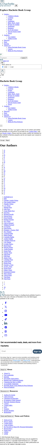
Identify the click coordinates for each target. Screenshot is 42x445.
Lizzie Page (7, 261)
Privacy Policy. (7, 133)
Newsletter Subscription (11, 378)
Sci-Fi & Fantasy (13, 30)
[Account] (2, 71)
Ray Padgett (7, 232)
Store (5, 42)
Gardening (11, 21)
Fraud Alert (7, 430)
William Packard (9, 225)
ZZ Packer (7, 226)
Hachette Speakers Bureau (12, 402)
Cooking (10, 17)
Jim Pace (6, 212)
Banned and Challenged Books (13, 380)
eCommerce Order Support (12, 400)
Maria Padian (8, 235)
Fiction (10, 19)
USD (6, 67)
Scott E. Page (8, 266)
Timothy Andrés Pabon (11, 200)
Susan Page (7, 251)
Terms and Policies (6, 416)
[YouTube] (6, 316)
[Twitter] (6, 308)
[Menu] (2, 1)
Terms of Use (8, 420)
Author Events (12, 38)
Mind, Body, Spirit (13, 23)
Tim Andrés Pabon (9, 202)
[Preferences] (2, 63)
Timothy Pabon (8, 204)
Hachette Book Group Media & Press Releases (18, 385)
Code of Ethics (8, 425)
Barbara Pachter (9, 219)
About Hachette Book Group (17, 47)
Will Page (7, 256)
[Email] (6, 336)
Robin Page (7, 263)
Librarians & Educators (11, 398)
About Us (7, 373)
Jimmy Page (7, 258)
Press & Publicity (9, 387)
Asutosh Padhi (8, 233)
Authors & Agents (9, 395)
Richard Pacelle (9, 214)
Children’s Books (13, 16)
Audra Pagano (8, 249)
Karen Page (7, 268)
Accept (2, 140)
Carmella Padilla (9, 237)
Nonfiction (11, 26)
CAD (11, 67)
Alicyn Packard (8, 223)
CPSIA (6, 432)
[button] (0, 77)
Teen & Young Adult (14, 31)
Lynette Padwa (8, 244)
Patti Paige (7, 279)
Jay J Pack (7, 221)
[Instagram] (6, 312)
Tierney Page (8, 253)
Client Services (8, 396)
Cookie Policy (33, 131)
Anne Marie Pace (9, 211)
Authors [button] (6, 35)
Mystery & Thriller (13, 24)
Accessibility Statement (11, 384)
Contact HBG (8, 405)
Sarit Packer (7, 228)
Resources (4, 391)
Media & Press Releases (15, 51)
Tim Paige (7, 277)
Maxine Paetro (8, 247)
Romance (11, 28)
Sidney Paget (8, 270)
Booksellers (7, 412)
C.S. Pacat (7, 205)
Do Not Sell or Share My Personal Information (18, 427)
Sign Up (37, 351)
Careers (10, 49)
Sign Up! (6, 61)
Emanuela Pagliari (9, 272)
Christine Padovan (9, 240)
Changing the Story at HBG (12, 382)
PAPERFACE (8, 197)
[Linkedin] (6, 324)
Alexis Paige (8, 275)
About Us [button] (7, 45)
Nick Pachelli (8, 218)
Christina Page (8, 259)
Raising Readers (9, 410)
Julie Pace (7, 209)
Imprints (6, 44)
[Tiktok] (6, 320)
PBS (5, 199)
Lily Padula (7, 242)
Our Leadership (9, 375)
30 (4, 287)
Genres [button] (6, 14)
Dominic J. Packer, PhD (11, 230)
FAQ (5, 407)
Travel (10, 33)
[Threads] (6, 332)
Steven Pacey (8, 216)
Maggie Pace (8, 207)
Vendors (6, 409)
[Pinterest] (6, 328)
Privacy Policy (8, 421)
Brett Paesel (7, 246)
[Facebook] (6, 304)
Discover (6, 40)
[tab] (21, 126)
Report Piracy (8, 428)
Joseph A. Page (8, 265)
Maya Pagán (8, 273)
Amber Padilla (8, 239)
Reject (7, 140)
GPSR (6, 434)
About (2, 369)
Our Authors (12, 37)
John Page (7, 254)
